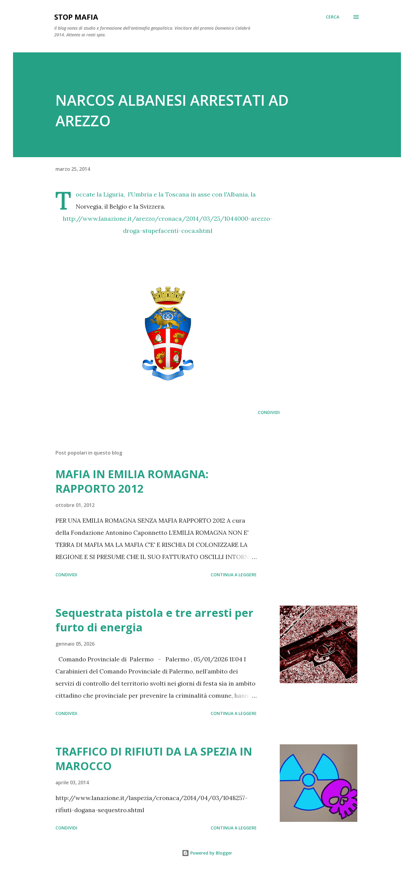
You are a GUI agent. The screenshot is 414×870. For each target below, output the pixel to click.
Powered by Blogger (210, 853)
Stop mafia (76, 17)
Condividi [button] (269, 412)
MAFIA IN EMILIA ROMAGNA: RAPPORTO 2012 (132, 481)
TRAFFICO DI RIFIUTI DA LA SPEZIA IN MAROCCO (153, 758)
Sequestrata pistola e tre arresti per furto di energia (154, 620)
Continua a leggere (234, 574)
